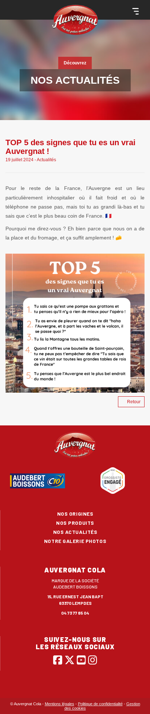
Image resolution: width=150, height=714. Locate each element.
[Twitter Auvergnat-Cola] (69, 660)
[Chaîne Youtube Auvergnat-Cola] (81, 660)
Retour (134, 401)
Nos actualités (75, 532)
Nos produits (75, 523)
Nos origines (75, 514)
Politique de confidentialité (100, 704)
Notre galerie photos (75, 541)
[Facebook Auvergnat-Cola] (57, 660)
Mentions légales (59, 704)
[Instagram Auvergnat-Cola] (92, 660)
